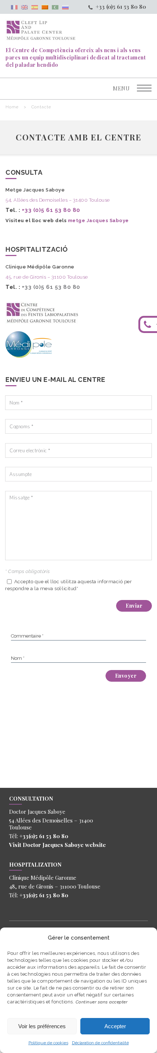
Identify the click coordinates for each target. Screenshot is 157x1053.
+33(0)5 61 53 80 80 (43, 836)
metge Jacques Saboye (98, 220)
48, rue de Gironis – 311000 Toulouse (54, 886)
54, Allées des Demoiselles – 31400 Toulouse (57, 200)
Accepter (115, 1026)
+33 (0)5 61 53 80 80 (121, 6)
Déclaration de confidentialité (100, 1042)
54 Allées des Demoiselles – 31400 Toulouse (51, 824)
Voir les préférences (42, 1026)
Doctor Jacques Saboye (53, 844)
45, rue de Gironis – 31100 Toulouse (46, 277)
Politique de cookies (48, 1042)
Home (12, 107)
